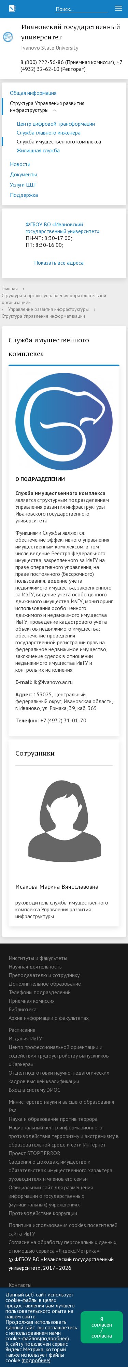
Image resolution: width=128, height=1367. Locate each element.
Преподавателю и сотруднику (44, 975)
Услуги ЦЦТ (23, 184)
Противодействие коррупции (43, 1213)
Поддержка (24, 194)
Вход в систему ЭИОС (34, 1089)
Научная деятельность (35, 966)
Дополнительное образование (45, 983)
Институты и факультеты (38, 957)
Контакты (20, 1284)
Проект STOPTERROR (34, 1153)
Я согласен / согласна (101, 1327)
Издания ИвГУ (25, 1038)
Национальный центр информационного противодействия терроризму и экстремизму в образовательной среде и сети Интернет (64, 1136)
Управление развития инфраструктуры (48, 309)
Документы (23, 174)
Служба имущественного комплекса (59, 141)
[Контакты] (12, 8)
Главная (10, 289)
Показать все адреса (59, 262)
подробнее (54, 1338)
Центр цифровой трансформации (56, 123)
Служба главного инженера (49, 132)
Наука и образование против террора (53, 1118)
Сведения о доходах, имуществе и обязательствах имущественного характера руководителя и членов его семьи (60, 1170)
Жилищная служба (38, 150)
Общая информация (33, 92)
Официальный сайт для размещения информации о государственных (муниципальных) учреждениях (51, 1196)
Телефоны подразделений (40, 992)
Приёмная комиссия (32, 1000)
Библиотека (23, 1009)
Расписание (22, 1029)
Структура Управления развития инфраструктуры (47, 106)
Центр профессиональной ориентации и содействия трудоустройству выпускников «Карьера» (59, 1055)
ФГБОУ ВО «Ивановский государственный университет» (63, 228)
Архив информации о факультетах (49, 1017)
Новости (20, 164)
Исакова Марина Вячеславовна (56, 886)
